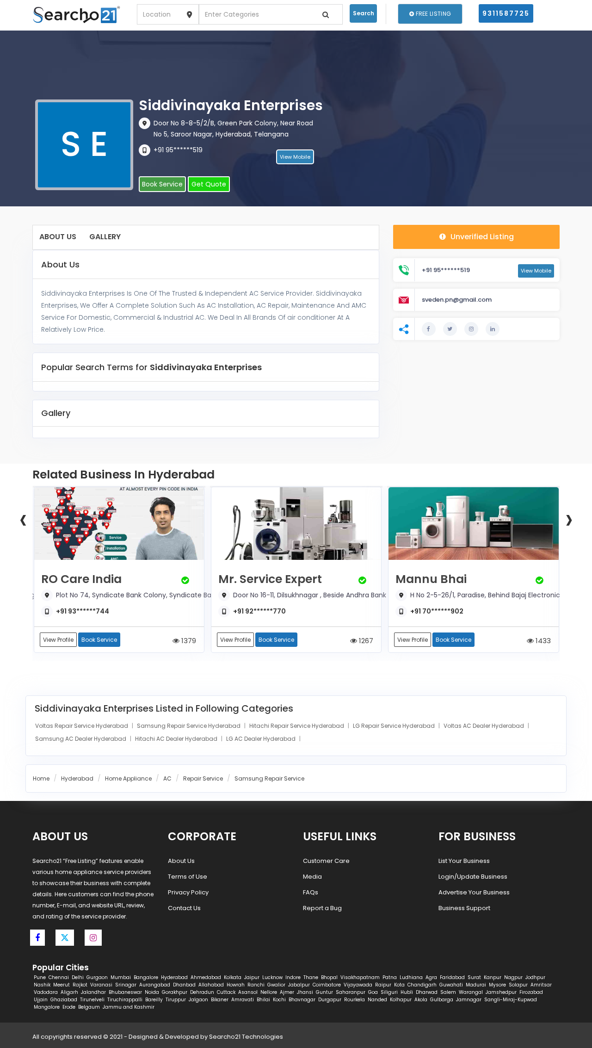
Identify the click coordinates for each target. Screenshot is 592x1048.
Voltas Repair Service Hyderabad (82, 726)
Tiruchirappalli (124, 999)
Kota (399, 984)
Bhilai (263, 999)
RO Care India (81, 579)
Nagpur (513, 977)
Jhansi (305, 992)
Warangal (471, 992)
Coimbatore (327, 984)
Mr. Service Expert (270, 579)
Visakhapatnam (360, 977)
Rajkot (80, 984)
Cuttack (226, 992)
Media (312, 876)
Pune (40, 977)
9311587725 (506, 13)
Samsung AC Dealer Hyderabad (81, 739)
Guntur (324, 992)
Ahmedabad (206, 977)
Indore (293, 977)
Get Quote (208, 184)
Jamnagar (468, 999)
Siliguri (389, 992)
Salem (448, 992)
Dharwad (427, 992)
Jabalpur (299, 984)
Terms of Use (187, 876)
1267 (365, 640)
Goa (373, 992)
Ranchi (256, 984)
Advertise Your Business (474, 892)
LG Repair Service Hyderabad (394, 726)
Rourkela (354, 999)
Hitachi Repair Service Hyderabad (297, 726)
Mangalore (47, 1007)
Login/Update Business (472, 876)
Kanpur (492, 977)
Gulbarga (441, 999)
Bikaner (219, 999)
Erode (68, 1007)
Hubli (407, 992)
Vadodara (46, 992)
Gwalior (276, 984)
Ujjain (41, 999)
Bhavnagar (302, 999)
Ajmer (287, 992)
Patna (389, 977)
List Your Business (464, 860)
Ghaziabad (63, 999)
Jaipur (251, 977)
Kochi (279, 999)
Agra (431, 977)
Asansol (248, 992)
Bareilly (154, 999)
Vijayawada (358, 984)
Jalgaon (198, 999)
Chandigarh (422, 984)
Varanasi (101, 984)
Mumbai (121, 977)
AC (167, 778)
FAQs (310, 892)
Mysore (497, 984)
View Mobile (295, 157)
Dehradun (202, 992)
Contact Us (184, 908)
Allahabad (211, 984)
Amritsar (541, 984)
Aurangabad (154, 984)
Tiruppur (176, 999)
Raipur (383, 984)
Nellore (268, 992)
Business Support (464, 908)
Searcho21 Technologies (246, 1036)
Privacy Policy (188, 892)
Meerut (61, 984)
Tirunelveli (92, 999)
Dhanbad (184, 984)
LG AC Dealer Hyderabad (261, 739)
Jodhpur (535, 977)
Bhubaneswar (125, 992)
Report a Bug (322, 908)
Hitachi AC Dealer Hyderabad (177, 739)
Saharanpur (350, 992)
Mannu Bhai (431, 579)
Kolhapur (401, 999)
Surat (474, 977)
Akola (420, 999)
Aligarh (69, 992)
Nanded (377, 999)
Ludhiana (411, 977)
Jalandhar (93, 992)
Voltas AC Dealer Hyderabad (484, 726)
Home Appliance (128, 778)
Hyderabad (77, 778)
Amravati (242, 999)
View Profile (58, 640)
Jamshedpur (501, 992)
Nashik (42, 984)
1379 (187, 640)
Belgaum (89, 1007)
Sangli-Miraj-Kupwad (510, 999)
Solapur (518, 984)
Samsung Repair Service (269, 778)
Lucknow (272, 977)
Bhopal (329, 977)
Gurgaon (97, 977)
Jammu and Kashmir (128, 1007)
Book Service (162, 184)
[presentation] (23, 518)
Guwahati (451, 984)
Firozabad (531, 992)
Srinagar (125, 984)
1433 (542, 640)
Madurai (476, 984)
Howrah (236, 984)
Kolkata (232, 977)
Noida (152, 992)
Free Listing (432, 14)
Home (41, 778)
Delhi (78, 977)
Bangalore (146, 977)
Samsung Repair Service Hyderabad (189, 726)
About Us (57, 236)
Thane (310, 977)
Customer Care (326, 860)
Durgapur (329, 999)
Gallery (105, 236)
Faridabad (452, 977)
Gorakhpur (174, 992)
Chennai (59, 977)
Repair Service (203, 778)
